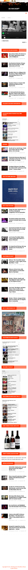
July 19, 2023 (12, 283)
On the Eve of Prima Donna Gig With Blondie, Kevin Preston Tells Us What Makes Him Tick (17, 488)
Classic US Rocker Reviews (10, 50)
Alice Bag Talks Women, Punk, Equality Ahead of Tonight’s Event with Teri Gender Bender (17, 497)
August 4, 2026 (13, 171)
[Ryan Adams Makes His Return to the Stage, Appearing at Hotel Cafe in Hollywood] (5, 55)
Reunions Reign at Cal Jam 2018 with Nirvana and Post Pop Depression (17, 84)
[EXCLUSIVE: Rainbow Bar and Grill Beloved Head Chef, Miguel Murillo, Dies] (5, 468)
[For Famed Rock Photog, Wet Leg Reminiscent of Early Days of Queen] (5, 248)
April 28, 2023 (13, 232)
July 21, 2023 (12, 273)
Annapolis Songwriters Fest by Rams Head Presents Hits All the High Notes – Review (17, 528)
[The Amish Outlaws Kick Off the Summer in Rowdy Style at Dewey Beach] (5, 220)
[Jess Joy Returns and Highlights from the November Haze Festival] (5, 507)
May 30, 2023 (12, 223)
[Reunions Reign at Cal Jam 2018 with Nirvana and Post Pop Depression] (5, 84)
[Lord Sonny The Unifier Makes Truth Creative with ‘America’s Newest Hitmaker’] (5, 238)
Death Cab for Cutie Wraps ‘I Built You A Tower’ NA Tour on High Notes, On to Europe (17, 150)
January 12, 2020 (13, 58)
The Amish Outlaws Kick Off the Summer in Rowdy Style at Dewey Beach (17, 220)
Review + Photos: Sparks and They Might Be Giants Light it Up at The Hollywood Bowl (17, 280)
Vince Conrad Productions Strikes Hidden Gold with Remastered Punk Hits (17, 478)
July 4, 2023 (12, 293)
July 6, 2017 (12, 78)
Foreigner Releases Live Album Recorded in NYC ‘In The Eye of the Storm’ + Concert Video (17, 168)
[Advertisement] (14, 552)
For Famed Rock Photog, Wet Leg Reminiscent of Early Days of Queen (17, 248)
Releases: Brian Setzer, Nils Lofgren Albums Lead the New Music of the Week (16, 271)
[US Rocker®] (14, 5)
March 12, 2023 (13, 241)
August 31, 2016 (13, 491)
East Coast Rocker (8, 205)
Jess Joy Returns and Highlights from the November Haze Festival (17, 506)
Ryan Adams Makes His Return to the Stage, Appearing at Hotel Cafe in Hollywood (17, 55)
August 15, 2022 (13, 250)
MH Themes (14, 568)
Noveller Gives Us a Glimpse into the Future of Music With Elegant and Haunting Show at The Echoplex (17, 74)
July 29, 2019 (12, 67)
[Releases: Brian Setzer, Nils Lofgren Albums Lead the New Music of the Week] (5, 271)
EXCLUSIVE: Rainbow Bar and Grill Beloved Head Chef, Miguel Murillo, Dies (17, 468)
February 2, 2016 (13, 480)
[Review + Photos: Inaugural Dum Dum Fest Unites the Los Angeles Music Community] (5, 300)
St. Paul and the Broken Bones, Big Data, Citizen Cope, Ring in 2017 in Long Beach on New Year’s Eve (17, 94)
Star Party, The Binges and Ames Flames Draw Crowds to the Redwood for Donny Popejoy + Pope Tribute (17, 290)
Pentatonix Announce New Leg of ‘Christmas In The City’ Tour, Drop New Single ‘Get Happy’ (17, 159)
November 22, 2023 (14, 508)
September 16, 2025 (14, 530)
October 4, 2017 (13, 500)
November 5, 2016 (13, 520)
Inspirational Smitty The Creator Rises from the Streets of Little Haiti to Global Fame (17, 229)
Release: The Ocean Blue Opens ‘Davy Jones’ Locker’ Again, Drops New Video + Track (17, 261)
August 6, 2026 (13, 161)
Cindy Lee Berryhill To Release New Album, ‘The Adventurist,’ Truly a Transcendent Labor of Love (16, 516)
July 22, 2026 (12, 214)
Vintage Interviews (8, 463)
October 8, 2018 (13, 87)
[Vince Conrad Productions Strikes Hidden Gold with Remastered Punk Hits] (5, 478)
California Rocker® (8, 256)
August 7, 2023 (13, 264)
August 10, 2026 (13, 152)
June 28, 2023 (12, 302)
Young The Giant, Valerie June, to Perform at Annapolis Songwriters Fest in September (17, 211)
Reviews (5, 144)
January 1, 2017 (13, 98)
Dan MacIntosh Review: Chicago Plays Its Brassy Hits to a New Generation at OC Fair (17, 65)
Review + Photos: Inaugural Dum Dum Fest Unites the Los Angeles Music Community (17, 300)
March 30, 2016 (13, 471)
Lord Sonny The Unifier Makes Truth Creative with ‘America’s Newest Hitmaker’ (16, 238)
